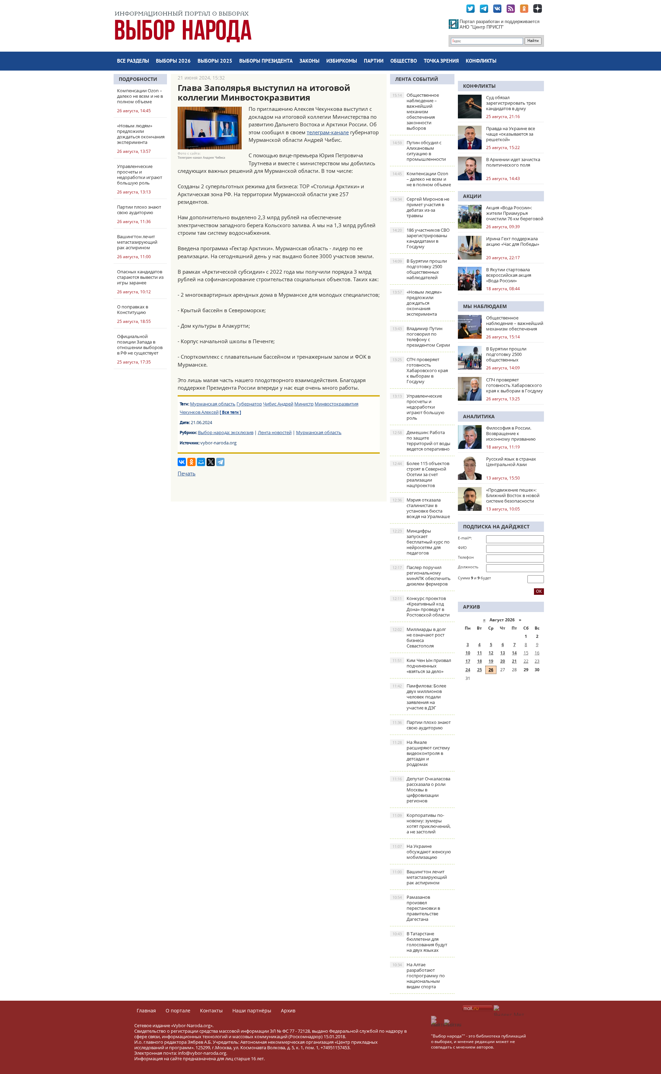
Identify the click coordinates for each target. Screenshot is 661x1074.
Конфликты (481, 61)
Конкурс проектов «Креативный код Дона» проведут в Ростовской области (421, 606)
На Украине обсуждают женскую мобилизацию (421, 851)
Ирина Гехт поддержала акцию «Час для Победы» (512, 241)
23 (537, 661)
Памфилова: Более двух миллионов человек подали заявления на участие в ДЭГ (419, 697)
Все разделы (133, 61)
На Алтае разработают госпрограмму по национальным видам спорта (418, 975)
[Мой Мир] (201, 462)
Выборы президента (266, 61)
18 (479, 661)
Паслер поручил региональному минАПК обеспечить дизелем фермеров (421, 575)
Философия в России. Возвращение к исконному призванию (511, 433)
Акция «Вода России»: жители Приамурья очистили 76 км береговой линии (514, 213)
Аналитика (479, 416)
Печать (187, 473)
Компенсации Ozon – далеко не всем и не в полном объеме (421, 179)
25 (479, 670)
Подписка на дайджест (496, 526)
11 (479, 653)
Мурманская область (212, 404)
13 (502, 653)
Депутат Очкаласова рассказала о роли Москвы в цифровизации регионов (421, 790)
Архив (288, 1010)
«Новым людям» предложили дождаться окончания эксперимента (417, 303)
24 (467, 670)
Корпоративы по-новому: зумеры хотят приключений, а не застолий (421, 823)
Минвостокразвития (336, 404)
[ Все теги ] (230, 412)
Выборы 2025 (215, 61)
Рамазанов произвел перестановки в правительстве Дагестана (416, 908)
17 (467, 661)
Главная (146, 1010)
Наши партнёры (251, 1010)
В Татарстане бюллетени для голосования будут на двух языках (419, 941)
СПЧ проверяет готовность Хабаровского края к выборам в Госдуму (420, 370)
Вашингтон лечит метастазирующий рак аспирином (419, 877)
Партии (374, 61)
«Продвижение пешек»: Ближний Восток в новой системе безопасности (512, 495)
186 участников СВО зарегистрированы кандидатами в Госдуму (421, 238)
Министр (304, 404)
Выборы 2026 (173, 61)
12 (491, 653)
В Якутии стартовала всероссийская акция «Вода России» (508, 275)
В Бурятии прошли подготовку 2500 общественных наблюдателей (419, 269)
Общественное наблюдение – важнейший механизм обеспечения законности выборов (415, 111)
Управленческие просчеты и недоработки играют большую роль (418, 407)
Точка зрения (441, 61)
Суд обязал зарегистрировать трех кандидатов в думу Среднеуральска (511, 103)
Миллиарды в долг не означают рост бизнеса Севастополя (419, 637)
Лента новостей (275, 432)
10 (467, 653)
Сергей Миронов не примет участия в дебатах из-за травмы (420, 207)
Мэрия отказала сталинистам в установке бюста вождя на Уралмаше (421, 508)
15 (526, 653)
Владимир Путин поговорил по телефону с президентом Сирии (421, 336)
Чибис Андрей (278, 404)
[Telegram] (220, 462)
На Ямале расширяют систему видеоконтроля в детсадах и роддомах (421, 753)
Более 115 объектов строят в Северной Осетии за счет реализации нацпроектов (420, 474)
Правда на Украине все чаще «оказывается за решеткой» (510, 134)
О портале (178, 1010)
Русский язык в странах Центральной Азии (511, 461)
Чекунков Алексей (199, 412)
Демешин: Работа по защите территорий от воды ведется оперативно (421, 440)
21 (514, 661)
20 (502, 661)
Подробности (138, 79)
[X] (211, 462)
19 (491, 661)
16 (537, 653)
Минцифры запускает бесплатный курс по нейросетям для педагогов (421, 542)
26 (491, 670)
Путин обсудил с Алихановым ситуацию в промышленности (419, 150)
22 (526, 661)
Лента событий (416, 79)
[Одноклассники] (191, 462)
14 (514, 653)
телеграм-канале (328, 132)
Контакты (211, 1010)
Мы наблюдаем (485, 306)
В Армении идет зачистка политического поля (513, 162)
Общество (403, 61)
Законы (309, 61)
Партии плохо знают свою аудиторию (421, 725)
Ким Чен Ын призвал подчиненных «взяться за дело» (421, 665)
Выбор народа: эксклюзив (225, 432)
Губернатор (249, 404)
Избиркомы (341, 61)
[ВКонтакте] (182, 462)
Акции (472, 196)
